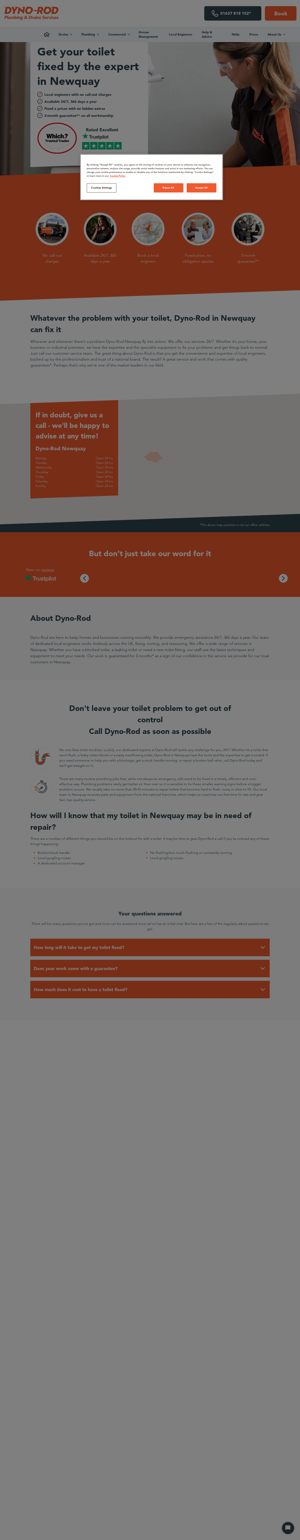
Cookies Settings (101, 187)
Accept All (201, 187)
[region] (151, 177)
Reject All (168, 187)
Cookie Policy (117, 175)
